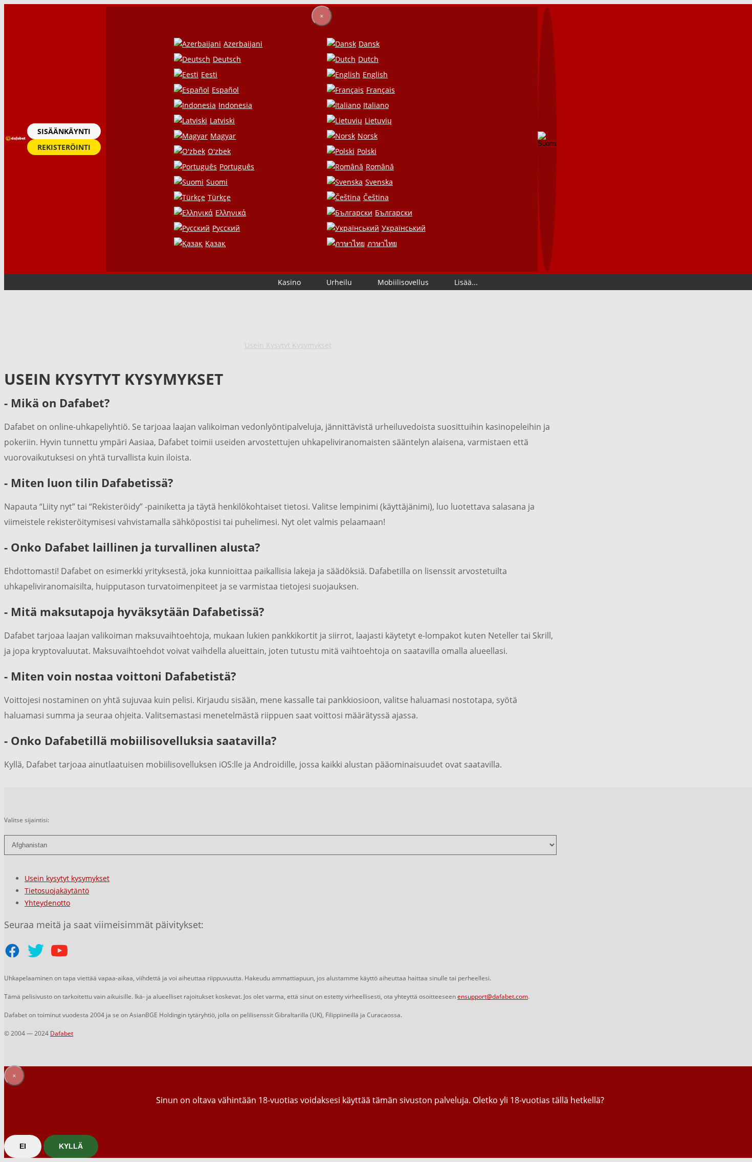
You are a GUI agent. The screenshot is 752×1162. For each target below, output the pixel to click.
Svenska (379, 182)
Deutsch (227, 59)
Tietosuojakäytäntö (57, 890)
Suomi (217, 182)
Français (380, 90)
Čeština (376, 197)
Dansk (369, 44)
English (375, 74)
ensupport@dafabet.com (492, 996)
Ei (22, 1146)
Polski (367, 151)
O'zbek (219, 151)
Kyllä (71, 1146)
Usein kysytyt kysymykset (288, 345)
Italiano (376, 105)
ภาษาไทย (382, 243)
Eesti (209, 74)
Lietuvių (378, 120)
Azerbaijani (243, 44)
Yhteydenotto (47, 903)
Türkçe (219, 197)
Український (404, 228)
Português (236, 166)
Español (225, 90)
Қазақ (215, 243)
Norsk (368, 136)
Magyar (223, 136)
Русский (226, 228)
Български (393, 212)
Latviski (222, 120)
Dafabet (61, 1033)
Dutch (368, 59)
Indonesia (235, 105)
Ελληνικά (230, 212)
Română (380, 166)
